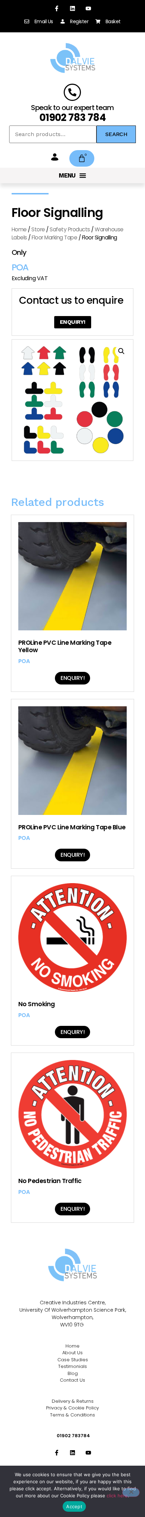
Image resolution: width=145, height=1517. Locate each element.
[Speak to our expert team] (72, 92)
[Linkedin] (73, 9)
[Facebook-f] (57, 9)
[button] (121, 351)
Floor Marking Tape (54, 237)
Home (19, 229)
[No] (131, 1492)
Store (38, 229)
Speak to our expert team (72, 108)
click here (117, 1495)
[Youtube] (88, 9)
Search (116, 134)
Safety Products (70, 229)
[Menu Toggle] (72, 175)
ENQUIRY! (73, 322)
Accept (74, 1506)
